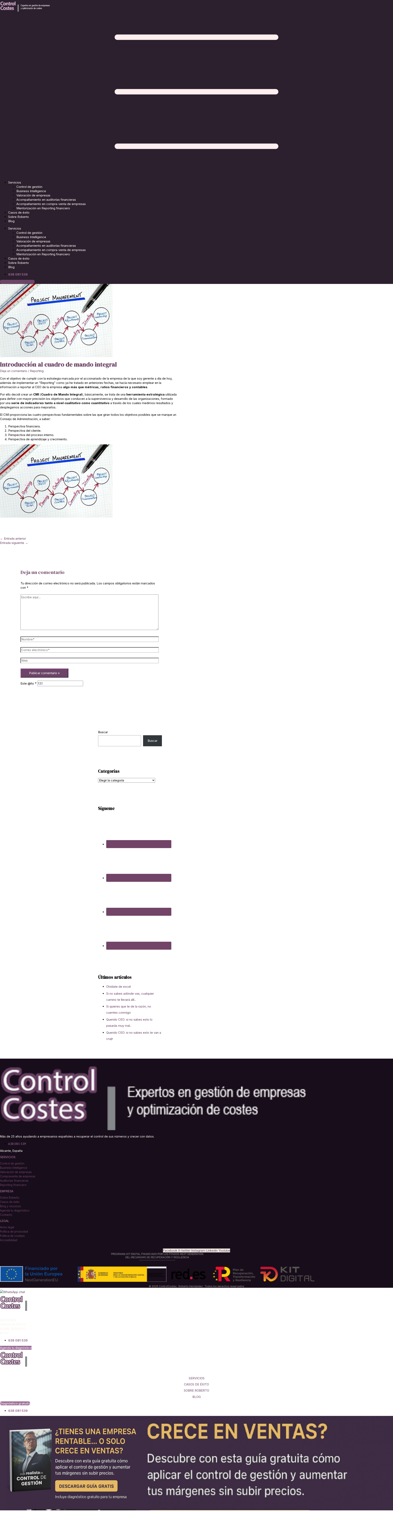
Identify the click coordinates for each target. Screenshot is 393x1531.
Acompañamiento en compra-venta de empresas (51, 204)
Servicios (14, 182)
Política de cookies (12, 1235)
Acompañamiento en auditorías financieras (46, 200)
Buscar (103, 732)
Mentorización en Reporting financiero (43, 208)
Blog (11, 221)
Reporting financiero (13, 1185)
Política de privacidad (14, 1231)
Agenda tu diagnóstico (14, 1210)
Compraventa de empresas (17, 1176)
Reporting (37, 371)
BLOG (196, 1397)
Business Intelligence (31, 191)
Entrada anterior (13, 538)
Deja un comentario (13, 371)
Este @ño (28, 683)
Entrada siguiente (14, 543)
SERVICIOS (196, 1378)
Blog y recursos (10, 1206)
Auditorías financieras (14, 1180)
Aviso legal (7, 1227)
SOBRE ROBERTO (196, 1390)
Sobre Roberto (18, 217)
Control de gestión (29, 187)
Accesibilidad (8, 1240)
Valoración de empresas (33, 195)
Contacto (6, 1214)
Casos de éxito (18, 212)
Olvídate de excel (118, 987)
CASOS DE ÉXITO (196, 1384)
